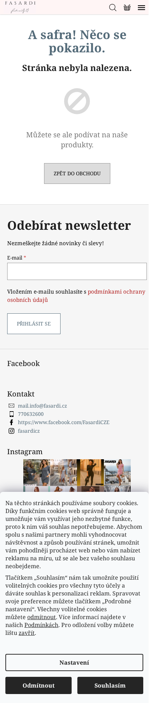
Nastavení (74, 662)
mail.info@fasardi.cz (42, 405)
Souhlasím (110, 685)
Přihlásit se (34, 323)
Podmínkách (41, 625)
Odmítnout (38, 685)
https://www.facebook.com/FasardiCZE (64, 422)
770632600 (31, 413)
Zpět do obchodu (77, 173)
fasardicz (29, 430)
